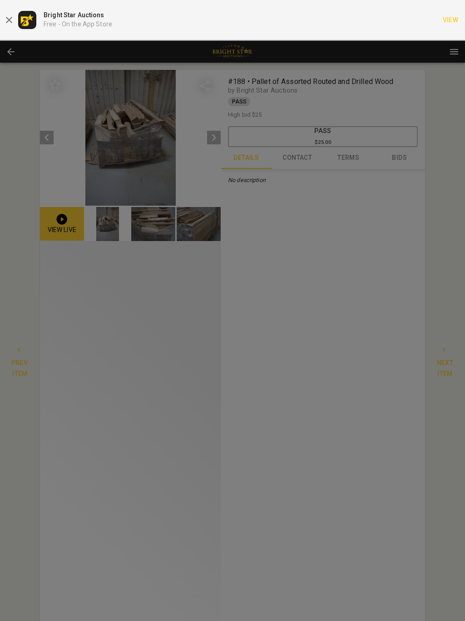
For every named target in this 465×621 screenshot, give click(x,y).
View (451, 20)
